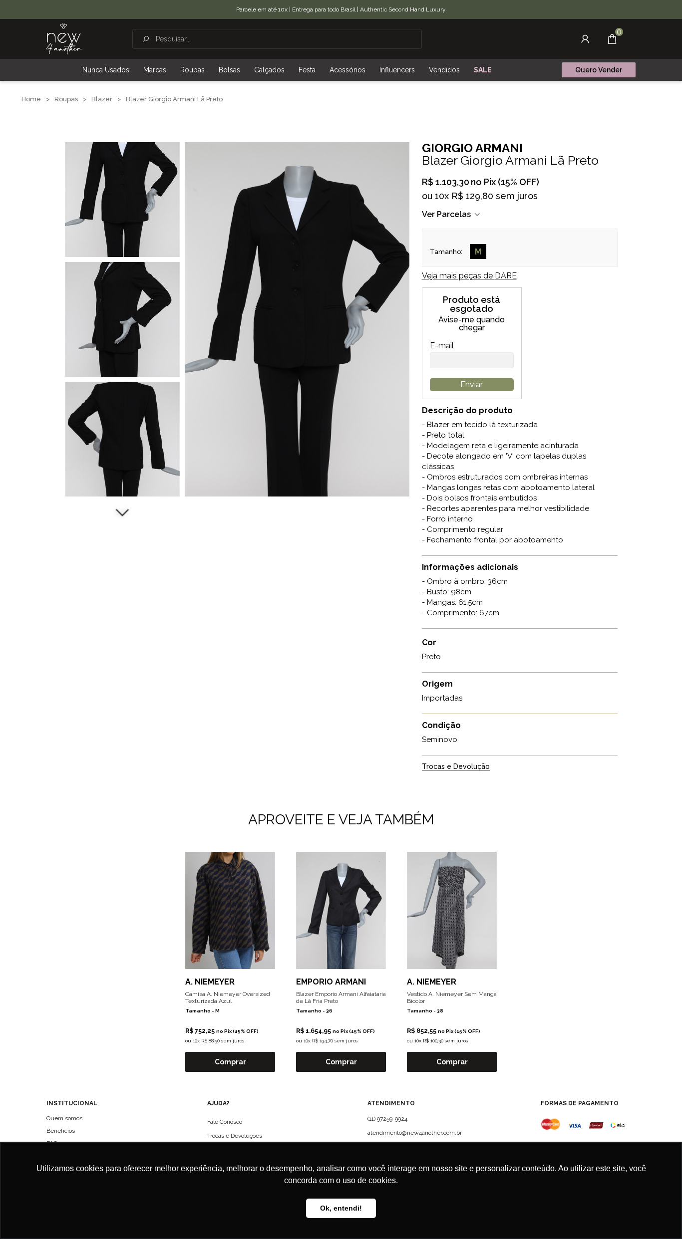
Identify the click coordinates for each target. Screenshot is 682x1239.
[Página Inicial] (64, 39)
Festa (307, 70)
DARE (469, 275)
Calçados (269, 70)
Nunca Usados (105, 70)
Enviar (471, 384)
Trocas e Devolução (456, 766)
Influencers (397, 70)
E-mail (442, 346)
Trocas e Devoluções (234, 1135)
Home (31, 99)
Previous (122, 130)
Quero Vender (598, 70)
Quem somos (64, 1118)
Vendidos (444, 70)
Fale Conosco (224, 1121)
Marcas (154, 70)
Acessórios (347, 70)
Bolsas (229, 70)
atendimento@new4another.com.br (414, 1132)
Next (122, 511)
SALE (483, 70)
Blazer (101, 99)
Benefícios (60, 1130)
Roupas (192, 70)
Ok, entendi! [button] (341, 1208)
